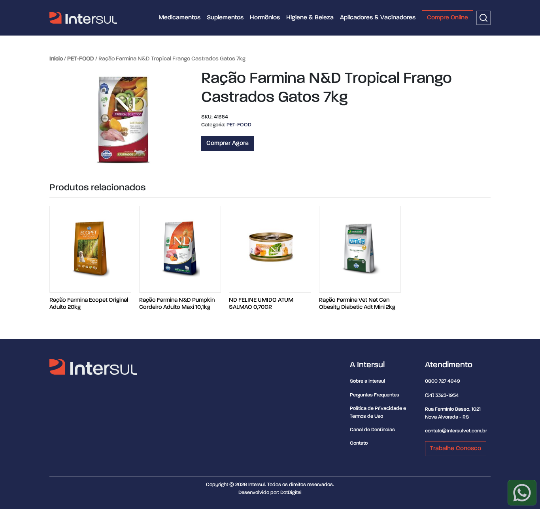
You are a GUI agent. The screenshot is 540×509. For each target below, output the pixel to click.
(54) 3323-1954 (442, 395)
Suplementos (225, 18)
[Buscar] (483, 18)
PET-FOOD (80, 59)
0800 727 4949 (442, 381)
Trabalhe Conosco (455, 448)
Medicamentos (179, 18)
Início (56, 59)
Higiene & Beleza (310, 18)
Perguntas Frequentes (374, 395)
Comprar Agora (227, 143)
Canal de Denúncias (372, 429)
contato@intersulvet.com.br (456, 431)
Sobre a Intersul (367, 381)
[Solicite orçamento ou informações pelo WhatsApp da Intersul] (522, 492)
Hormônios (265, 18)
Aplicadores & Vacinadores (377, 18)
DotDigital (291, 492)
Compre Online (447, 18)
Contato (359, 443)
